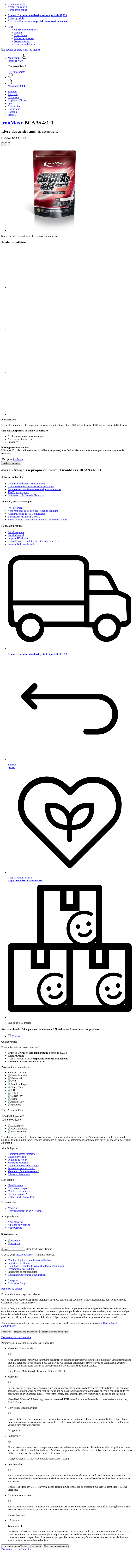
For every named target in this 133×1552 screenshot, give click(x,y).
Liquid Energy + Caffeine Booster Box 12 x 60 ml (34, 541)
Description (10, 419)
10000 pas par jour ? (18, 492)
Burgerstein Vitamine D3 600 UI (24, 516)
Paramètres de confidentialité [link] (22, 1271)
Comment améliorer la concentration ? (27, 483)
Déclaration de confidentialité (16, 1337)
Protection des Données (20, 1263)
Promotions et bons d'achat (21, 1168)
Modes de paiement (24, 38)
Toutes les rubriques (24, 44)
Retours (18, 32)
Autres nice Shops (17, 1283)
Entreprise (13, 1280)
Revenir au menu (16, 4)
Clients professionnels (19, 1174)
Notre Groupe (15, 1227)
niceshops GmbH (25, 1254)
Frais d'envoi (20, 35)
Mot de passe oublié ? (19, 1191)
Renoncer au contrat (11, 1288)
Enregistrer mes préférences (16, 1546)
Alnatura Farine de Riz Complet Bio (26, 513)
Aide (10, 26)
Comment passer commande (22, 1153)
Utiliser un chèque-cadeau (21, 1197)
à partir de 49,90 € (37, 15)
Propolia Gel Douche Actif (21, 544)
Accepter (7, 1332)
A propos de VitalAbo (19, 1224)
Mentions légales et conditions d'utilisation (29, 1260)
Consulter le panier (17, 9)
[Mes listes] (10, 77)
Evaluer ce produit (11, 463)
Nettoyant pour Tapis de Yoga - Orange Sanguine (33, 510)
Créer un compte (16, 71)
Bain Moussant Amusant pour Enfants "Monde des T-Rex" (38, 519)
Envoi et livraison (17, 1156)
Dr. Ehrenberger (16, 507)
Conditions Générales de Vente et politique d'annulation (36, 1266)
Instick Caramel (16, 535)
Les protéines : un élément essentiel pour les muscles (34, 489)
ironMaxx (12, 123)
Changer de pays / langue (39, 1249)
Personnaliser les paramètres (54, 1332)
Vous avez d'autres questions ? (23, 1171)
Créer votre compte (17, 1188)
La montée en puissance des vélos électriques (31, 486)
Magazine (13, 1208)
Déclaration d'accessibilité (21, 1268)
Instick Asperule (16, 532)
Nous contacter (22, 41)
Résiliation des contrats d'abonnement (27, 1274)
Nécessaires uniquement (25, 1332)
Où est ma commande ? (26, 29)
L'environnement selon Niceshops (25, 1210)
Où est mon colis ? (17, 1194)
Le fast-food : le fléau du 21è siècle (26, 495)
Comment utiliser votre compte (23, 1165)
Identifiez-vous (15, 60)
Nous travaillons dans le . (38, 21)
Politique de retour (17, 1159)
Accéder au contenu (18, 7)
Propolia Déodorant (18, 538)
